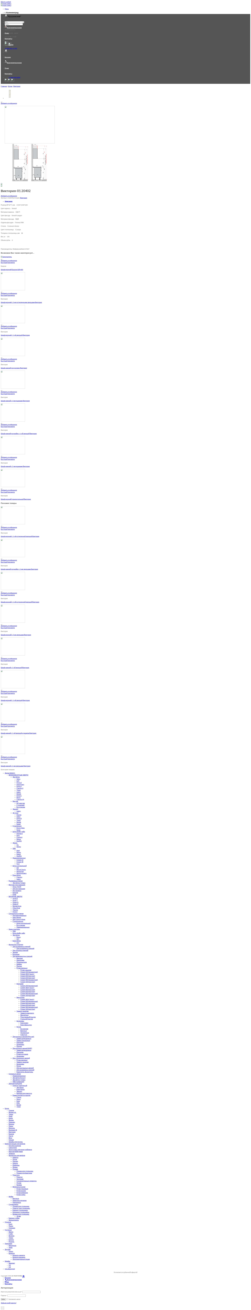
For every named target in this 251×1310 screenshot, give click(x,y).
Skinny (18, 839)
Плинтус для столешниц (21, 1208)
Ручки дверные (21, 968)
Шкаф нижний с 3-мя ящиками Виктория (15, 401)
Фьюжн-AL (12, 1112)
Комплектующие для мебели (15, 1144)
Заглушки (19, 1179)
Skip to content (6, 2)
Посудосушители (15, 1146)
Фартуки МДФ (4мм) (16, 1151)
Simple (18, 794)
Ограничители (21, 962)
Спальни (8, 1222)
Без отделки (20, 807)
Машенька (12, 1245)
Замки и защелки (22, 1011)
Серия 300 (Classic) (27, 974)
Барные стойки (14, 1218)
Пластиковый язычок (28, 1017)
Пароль (4, 1295)
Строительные (18, 921)
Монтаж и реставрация (17, 885)
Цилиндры (20, 1021)
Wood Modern (21, 873)
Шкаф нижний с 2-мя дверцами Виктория (15, 766)
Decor (18, 1099)
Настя (11, 1136)
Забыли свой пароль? (8, 1303)
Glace (18, 817)
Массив (15, 801)
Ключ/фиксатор (26, 1025)
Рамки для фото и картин (21, 1095)
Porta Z (19, 786)
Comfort (19, 837)
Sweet (18, 824)
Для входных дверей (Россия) (23, 1037)
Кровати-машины (19, 1257)
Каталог (8, 22)
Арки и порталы (14, 929)
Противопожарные (19, 915)
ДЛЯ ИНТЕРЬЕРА (15, 1084)
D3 (10, 1267)
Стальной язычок (26, 1019)
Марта (11, 1232)
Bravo (18, 937)
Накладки (19, 984)
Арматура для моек (19, 1200)
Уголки (18, 1183)
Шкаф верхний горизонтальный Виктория (16, 499)
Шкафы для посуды (16, 1142)
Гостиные (8, 1230)
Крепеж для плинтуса (24, 1093)
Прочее (19, 966)
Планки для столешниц (24, 1171)
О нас (7, 33)
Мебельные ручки (19, 1187)
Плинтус (19, 1177)
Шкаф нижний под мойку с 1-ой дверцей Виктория (19, 434)
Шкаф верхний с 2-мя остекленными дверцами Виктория (21, 302)
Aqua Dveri (20, 784)
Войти (3, 1299)
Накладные (17, 1202)
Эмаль (15, 843)
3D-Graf (15, 813)
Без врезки (24, 1029)
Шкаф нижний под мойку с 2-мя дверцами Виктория (19, 569)
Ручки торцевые (22, 1189)
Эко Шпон (16, 777)
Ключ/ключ (24, 1023)
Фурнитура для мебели (17, 1155)
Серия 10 (19, 860)
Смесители (13, 1148)
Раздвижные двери (16, 881)
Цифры (19, 964)
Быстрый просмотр (8, 262)
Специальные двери (16, 913)
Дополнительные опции (21, 1259)
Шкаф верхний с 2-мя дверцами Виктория (16, 635)
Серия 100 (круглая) (27, 982)
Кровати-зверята (19, 1255)
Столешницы (13, 1204)
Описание (8, 201)
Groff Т (15, 900)
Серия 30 (19, 862)
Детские (7, 1249)
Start (18, 850)
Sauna (18, 830)
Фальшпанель (14, 1220)
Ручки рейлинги (22, 1193)
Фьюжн (11, 1120)
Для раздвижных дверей (21, 946)
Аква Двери (17, 917)
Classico (19, 877)
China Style (16, 908)
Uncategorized (10, 1269)
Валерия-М (13, 1130)
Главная (4, 86)
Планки (15, 1169)
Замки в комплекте (27, 1013)
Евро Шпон (17, 875)
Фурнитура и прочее (16, 944)
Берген (11, 1240)
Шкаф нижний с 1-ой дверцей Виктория (15, 668)
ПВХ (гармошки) (18, 1082)
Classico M (20, 799)
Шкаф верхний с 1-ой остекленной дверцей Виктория (20, 536)
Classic (18, 1097)
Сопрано (12, 1228)
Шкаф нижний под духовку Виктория (14, 368)
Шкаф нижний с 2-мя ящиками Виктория (15, 466)
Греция (11, 1140)
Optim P (15, 904)
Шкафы (7, 1261)
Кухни (10, 86)
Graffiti (19, 841)
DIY (17, 939)
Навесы (15, 1157)
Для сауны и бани (19, 919)
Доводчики (20, 960)
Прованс (12, 1122)
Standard (19, 833)
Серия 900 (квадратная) (29, 980)
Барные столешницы (20, 1210)
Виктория (16, 86)
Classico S (19, 788)
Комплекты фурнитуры (24, 1072)
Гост (18, 864)
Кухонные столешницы (21, 1212)
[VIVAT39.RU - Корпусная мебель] (6, 4)
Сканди (11, 1110)
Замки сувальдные (23, 1040)
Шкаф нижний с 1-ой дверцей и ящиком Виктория (18, 733)
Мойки (11, 1197)
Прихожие (8, 1243)
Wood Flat (20, 871)
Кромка (19, 1185)
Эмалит (15, 809)
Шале (11, 1118)
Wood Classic (21, 869)
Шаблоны (16, 1165)
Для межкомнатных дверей (22, 956)
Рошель (11, 1242)
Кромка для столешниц (21, 1214)
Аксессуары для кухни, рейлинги (20, 1150)
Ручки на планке (22, 1054)
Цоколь (15, 1163)
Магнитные (24, 1015)
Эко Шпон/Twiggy (19, 883)
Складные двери (15, 1074)
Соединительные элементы (26, 1181)
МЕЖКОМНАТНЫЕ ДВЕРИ (18, 775)
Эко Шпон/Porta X (19, 1078)
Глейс (11, 1234)
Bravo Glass (20, 828)
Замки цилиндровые (23, 1038)
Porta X (19, 783)
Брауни (11, 1134)
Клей (14, 894)
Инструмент (17, 891)
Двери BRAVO (10, 773)
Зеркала (12, 1153)
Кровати (12, 1253)
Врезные (23, 1031)
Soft (17, 781)
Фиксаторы (20, 997)
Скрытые (23, 1035)
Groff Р (15, 898)
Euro (18, 835)
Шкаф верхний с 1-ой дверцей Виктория (15, 335)
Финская (19, 958)
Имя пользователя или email (11, 1292)
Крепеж (15, 893)
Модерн (11, 1236)
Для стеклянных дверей (21, 1058)
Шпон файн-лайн (19, 832)
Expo (18, 1101)
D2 (10, 1265)
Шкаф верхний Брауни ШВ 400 (12, 270)
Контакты (8, 39)
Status (18, 854)
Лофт (11, 1116)
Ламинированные (19, 858)
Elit (17, 868)
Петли (18, 1027)
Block (18, 797)
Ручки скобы (20, 1195)
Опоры (15, 1167)
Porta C (19, 796)
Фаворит (12, 1263)
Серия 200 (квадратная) (29, 972)
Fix (17, 845)
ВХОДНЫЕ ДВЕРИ (15, 896)
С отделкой (20, 805)
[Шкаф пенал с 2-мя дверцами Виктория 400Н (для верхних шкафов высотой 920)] (10, 98)
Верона (11, 1124)
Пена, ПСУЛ (17, 887)
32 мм (18, 1216)
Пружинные (24, 1033)
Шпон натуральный (20, 866)
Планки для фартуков (24, 1173)
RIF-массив (20, 803)
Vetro (18, 779)
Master (18, 815)
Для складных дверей (20, 950)
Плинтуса (16, 1175)
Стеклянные (17, 826)
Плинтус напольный (20, 1085)
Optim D (15, 902)
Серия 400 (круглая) (27, 976)
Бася (10, 1224)
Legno (18, 792)
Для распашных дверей (25, 1068)
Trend (18, 790)
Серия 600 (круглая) (27, 978)
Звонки (15, 952)
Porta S (15, 912)
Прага (11, 1126)
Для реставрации (19, 889)
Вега (10, 1138)
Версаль (12, 1128)
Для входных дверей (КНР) (22, 1048)
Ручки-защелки (25, 970)
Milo (18, 1103)
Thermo (15, 910)
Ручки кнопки (21, 1191)
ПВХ (14, 848)
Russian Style (17, 906)
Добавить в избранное (9, 103)
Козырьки (16, 954)
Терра (11, 1114)
